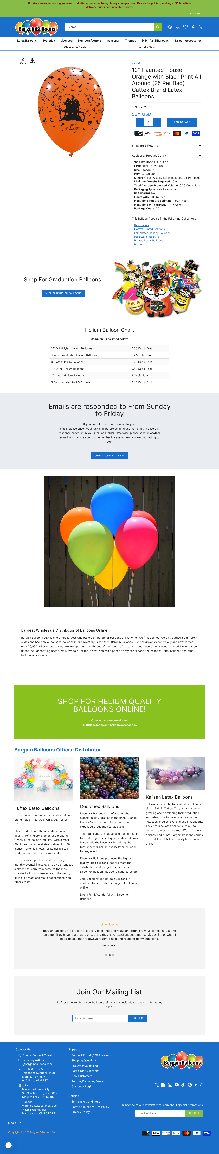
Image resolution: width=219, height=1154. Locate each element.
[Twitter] (157, 1085)
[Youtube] (177, 1085)
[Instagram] (170, 1085)
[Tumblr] (196, 1084)
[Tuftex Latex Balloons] (43, 779)
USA (25, 1085)
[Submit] (158, 27)
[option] (71, 112)
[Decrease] (140, 122)
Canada (27, 1102)
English (195, 13)
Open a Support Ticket (110, 455)
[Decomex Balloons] (109, 778)
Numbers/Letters (89, 40)
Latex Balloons (27, 40)
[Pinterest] (190, 1085)
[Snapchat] (201, 1084)
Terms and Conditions (86, 1101)
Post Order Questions (85, 1071)
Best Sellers (141, 225)
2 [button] (109, 955)
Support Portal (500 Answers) (91, 1055)
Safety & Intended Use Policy (90, 1107)
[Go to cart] (201, 27)
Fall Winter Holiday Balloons (152, 233)
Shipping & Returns (145, 145)
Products (140, 244)
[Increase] (157, 122)
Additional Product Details (149, 155)
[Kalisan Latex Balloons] (175, 773)
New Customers (82, 1076)
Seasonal (113, 40)
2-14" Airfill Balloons (155, 40)
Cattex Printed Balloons (149, 229)
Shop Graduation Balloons (63, 293)
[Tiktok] (183, 1085)
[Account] (193, 27)
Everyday (48, 40)
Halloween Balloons (146, 236)
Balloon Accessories (188, 40)
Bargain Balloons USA (42, 1132)
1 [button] (106, 955)
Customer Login (82, 1086)
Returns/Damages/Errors (87, 1081)
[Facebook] (163, 1085)
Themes (130, 40)
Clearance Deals (75, 47)
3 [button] (113, 955)
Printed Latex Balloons (148, 240)
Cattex (136, 62)
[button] (8, 1145)
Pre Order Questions (85, 1065)
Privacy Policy (81, 1112)
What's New (147, 47)
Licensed (66, 40)
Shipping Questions (84, 1060)
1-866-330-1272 (33, 1069)
